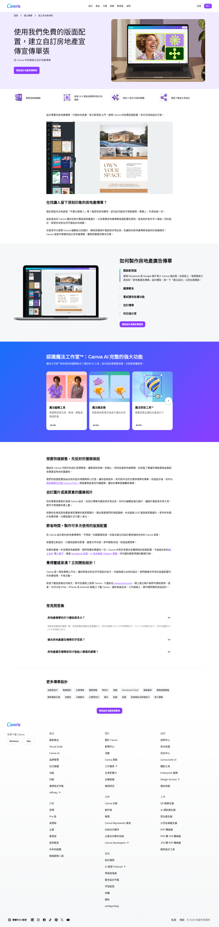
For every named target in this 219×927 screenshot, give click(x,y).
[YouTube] (68, 919)
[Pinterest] (56, 919)
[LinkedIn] (32, 919)
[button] (90, 6)
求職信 (68, 697)
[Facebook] (44, 919)
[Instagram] (38, 919)
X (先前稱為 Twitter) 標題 (103, 553)
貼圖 (115, 697)
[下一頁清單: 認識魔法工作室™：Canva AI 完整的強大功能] (168, 400)
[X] (62, 919)
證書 (124, 697)
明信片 (105, 690)
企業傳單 (80, 690)
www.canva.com (123, 583)
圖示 (106, 697)
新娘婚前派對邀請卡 (140, 697)
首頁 (16, 15)
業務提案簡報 (163, 690)
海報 (115, 690)
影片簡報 (158, 697)
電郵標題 (93, 690)
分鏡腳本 (80, 697)
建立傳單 (28, 15)
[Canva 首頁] (14, 6)
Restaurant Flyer (130, 690)
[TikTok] (50, 919)
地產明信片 (53, 690)
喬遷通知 (67, 690)
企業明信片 (94, 697)
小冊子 (60, 553)
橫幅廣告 (147, 690)
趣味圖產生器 (54, 697)
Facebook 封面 (79, 553)
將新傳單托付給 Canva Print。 (62, 483)
